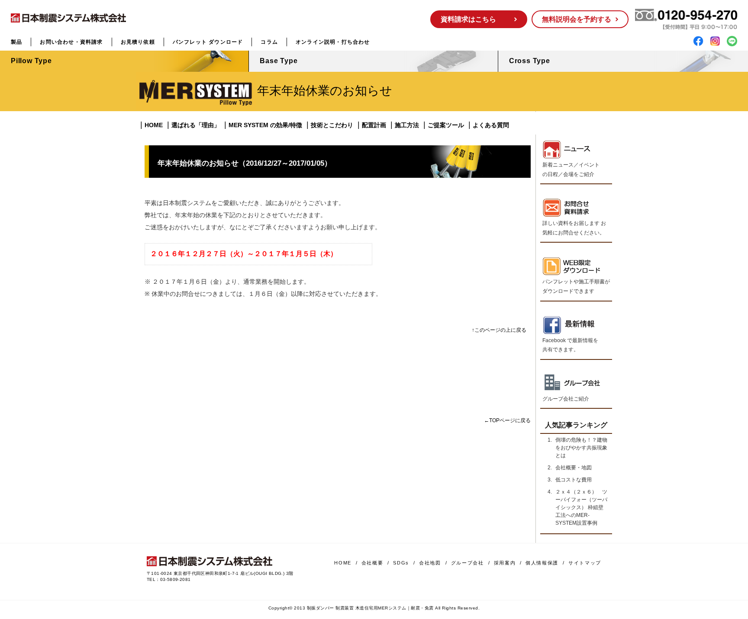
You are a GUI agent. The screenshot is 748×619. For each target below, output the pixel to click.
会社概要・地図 (573, 468)
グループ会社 (467, 562)
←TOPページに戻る (507, 420)
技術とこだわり (332, 125)
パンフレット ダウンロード (208, 42)
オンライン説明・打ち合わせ (333, 42)
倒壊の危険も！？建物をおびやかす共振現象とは (581, 448)
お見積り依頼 (138, 42)
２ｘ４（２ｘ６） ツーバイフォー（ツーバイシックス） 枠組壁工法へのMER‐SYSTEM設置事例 (581, 507)
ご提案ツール (446, 125)
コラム (269, 42)
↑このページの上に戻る (499, 330)
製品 (16, 42)
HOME (154, 125)
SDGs (401, 562)
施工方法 (407, 125)
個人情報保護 (542, 562)
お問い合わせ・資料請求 (71, 42)
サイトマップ (584, 562)
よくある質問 (491, 125)
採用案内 (505, 562)
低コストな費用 (573, 480)
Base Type (278, 60)
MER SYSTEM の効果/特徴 (265, 125)
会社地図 (430, 562)
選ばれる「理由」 (195, 125)
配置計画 (374, 125)
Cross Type (529, 60)
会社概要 (372, 562)
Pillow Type (31, 60)
